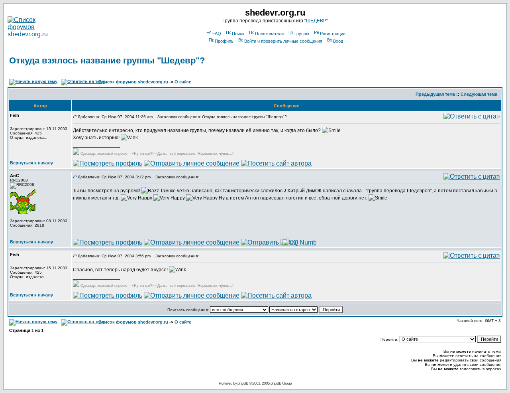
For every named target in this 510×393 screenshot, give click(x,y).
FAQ (216, 33)
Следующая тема (479, 94)
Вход (338, 41)
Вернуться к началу (31, 162)
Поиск (238, 33)
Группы (301, 33)
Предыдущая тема (435, 94)
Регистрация (332, 33)
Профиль (224, 41)
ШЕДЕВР (316, 21)
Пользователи (269, 33)
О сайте (183, 81)
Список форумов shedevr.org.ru (133, 81)
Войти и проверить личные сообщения (283, 41)
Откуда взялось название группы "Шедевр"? (107, 60)
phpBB (242, 383)
